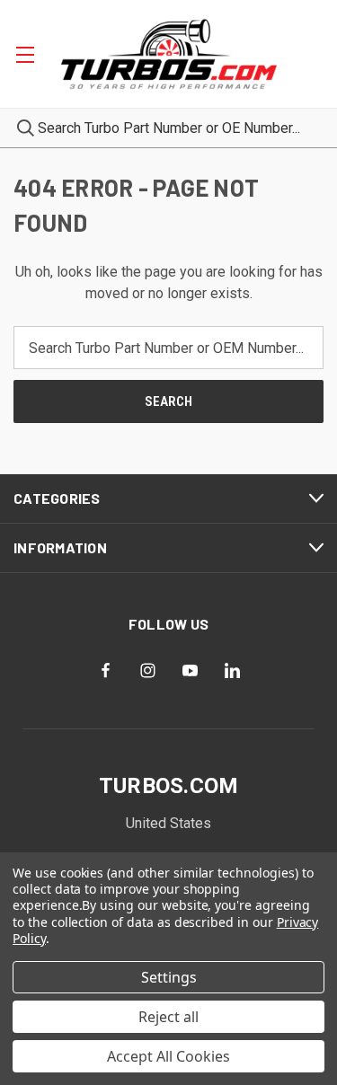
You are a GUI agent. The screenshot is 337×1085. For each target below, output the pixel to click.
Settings (169, 977)
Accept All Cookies (168, 1056)
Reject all (168, 1017)
